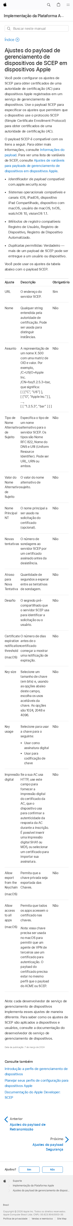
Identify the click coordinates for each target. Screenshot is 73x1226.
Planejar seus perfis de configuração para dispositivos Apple (36, 1083)
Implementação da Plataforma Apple (36, 15)
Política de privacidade (15, 1218)
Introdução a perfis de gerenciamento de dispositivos (36, 1071)
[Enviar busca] (9, 28)
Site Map (62, 1218)
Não (52, 1169)
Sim (29, 1169)
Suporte (17, 1180)
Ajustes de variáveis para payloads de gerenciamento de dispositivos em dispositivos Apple (34, 165)
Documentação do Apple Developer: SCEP (33, 1094)
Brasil (6, 1204)
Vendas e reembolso (42, 1218)
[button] (49, 5)
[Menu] (68, 5)
